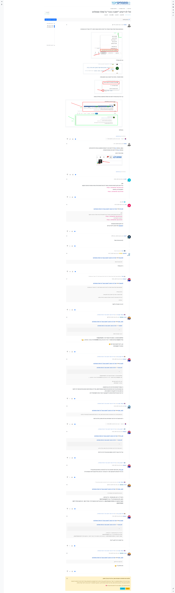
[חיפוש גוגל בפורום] (173, 13)
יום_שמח (124, 278)
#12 (67, 465)
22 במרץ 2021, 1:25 (116, 516)
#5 (66, 235)
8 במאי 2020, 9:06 (118, 179)
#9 (66, 359)
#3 (66, 179)
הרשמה (127, 588)
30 (70, 174)
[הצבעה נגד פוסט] (67, 139)
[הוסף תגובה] (75, 139)
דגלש (125, 179)
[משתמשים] (173, 10)
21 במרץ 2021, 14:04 (116, 278)
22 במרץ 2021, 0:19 (116, 359)
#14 (67, 516)
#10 (67, 406)
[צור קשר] (173, 15)
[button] (173, 589)
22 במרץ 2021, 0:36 (116, 465)
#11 (66, 431)
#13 (67, 484)
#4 (66, 204)
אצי (125, 204)
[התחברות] (2, 2)
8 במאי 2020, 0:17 (117, 143)
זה (116, 148)
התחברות (123, 588)
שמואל (125, 24)
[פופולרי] (173, 4)
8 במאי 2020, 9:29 (118, 204)
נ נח (125, 406)
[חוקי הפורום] (173, 2)
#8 (66, 317)
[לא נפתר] (173, 7)
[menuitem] (2, 2)
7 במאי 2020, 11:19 (117, 24)
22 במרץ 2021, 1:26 (113, 553)
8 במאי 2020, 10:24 (117, 235)
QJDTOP (124, 253)
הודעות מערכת (128, 14)
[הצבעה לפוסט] (73, 139)
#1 (66, 24)
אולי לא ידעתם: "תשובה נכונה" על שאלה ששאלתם (105, 209)
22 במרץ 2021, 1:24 (113, 484)
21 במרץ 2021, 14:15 (113, 317)
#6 (66, 253)
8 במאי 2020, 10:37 (112, 253)
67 (70, 139)
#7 (66, 278)
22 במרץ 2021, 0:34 (118, 406)
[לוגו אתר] (121, 3)
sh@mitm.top (118, 136)
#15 (67, 553)
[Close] (67, 578)
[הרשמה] (2, 4)
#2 (66, 143)
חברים (125, 317)
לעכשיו (125, 235)
